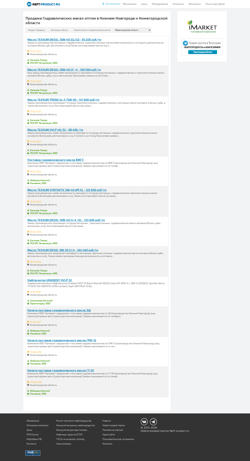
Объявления (130, 3)
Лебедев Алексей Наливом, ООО (39, 182)
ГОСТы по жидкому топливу (70, 439)
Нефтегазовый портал (114, 425)
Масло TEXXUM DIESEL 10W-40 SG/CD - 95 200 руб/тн (64, 39)
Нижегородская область (43, 54)
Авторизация (113, 3)
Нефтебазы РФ (34, 439)
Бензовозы (195, 3)
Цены (144, 3)
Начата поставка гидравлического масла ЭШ (59, 310)
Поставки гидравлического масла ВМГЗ (55, 159)
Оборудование (160, 3)
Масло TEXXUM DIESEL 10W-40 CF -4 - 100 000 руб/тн (64, 69)
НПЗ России (33, 434)
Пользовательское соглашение (118, 439)
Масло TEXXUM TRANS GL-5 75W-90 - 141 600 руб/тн (63, 99)
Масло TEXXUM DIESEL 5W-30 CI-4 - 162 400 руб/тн (62, 250)
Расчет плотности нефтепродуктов (73, 420)
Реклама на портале (113, 430)
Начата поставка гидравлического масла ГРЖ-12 (61, 340)
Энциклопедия (63, 443)
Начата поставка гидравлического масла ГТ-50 (60, 370)
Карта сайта (109, 434)
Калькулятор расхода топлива (71, 430)
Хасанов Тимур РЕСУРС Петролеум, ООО (43, 61)
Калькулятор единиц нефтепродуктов (75, 425)
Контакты (31, 443)
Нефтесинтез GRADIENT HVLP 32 (49, 280)
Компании (178, 3)
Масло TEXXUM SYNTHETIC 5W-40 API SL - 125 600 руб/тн (66, 190)
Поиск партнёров (215, 3)
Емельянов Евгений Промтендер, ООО (40, 302)
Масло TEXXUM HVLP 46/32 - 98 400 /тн (55, 129)
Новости (107, 420)
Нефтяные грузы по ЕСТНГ (69, 434)
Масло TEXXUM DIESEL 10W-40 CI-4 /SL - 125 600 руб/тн (66, 220)
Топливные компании (37, 425)
